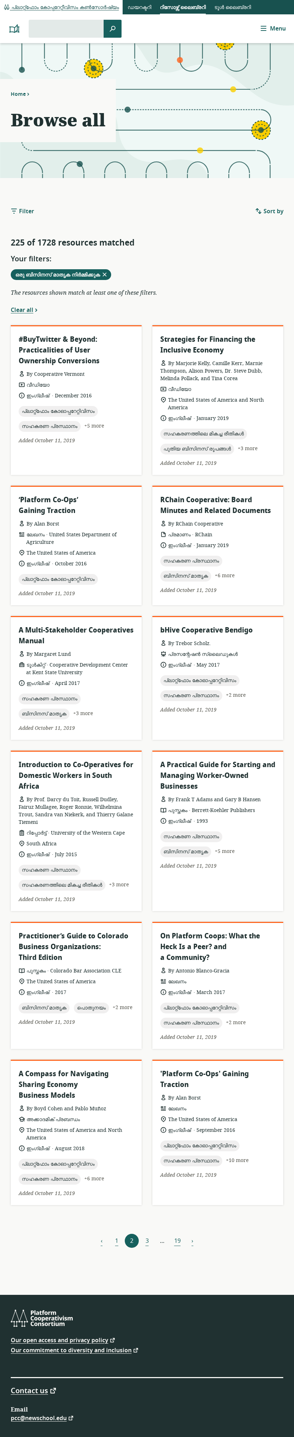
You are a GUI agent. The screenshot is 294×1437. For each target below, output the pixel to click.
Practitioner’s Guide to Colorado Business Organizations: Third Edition (73, 947)
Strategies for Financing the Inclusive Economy (207, 344)
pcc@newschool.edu (39, 1417)
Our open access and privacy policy (59, 1339)
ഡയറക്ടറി (139, 7)
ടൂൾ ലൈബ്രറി (232, 7)
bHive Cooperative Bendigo (206, 630)
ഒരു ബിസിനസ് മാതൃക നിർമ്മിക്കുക (63, 275)
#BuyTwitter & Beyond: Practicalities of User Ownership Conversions (59, 350)
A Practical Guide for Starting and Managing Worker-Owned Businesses (217, 776)
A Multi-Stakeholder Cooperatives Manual (76, 635)
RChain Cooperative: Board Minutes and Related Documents (215, 505)
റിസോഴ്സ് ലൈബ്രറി (183, 7)
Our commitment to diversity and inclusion (71, 1350)
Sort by (273, 211)
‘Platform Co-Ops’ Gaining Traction (48, 505)
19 (177, 1241)
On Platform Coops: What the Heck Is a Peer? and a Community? (210, 947)
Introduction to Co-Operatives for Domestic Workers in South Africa (76, 776)
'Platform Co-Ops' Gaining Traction (204, 1079)
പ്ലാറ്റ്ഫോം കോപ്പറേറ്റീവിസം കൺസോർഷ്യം (64, 7)
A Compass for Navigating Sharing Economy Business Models (64, 1085)
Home (18, 94)
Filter (26, 211)
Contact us (29, 1390)
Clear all (22, 310)
